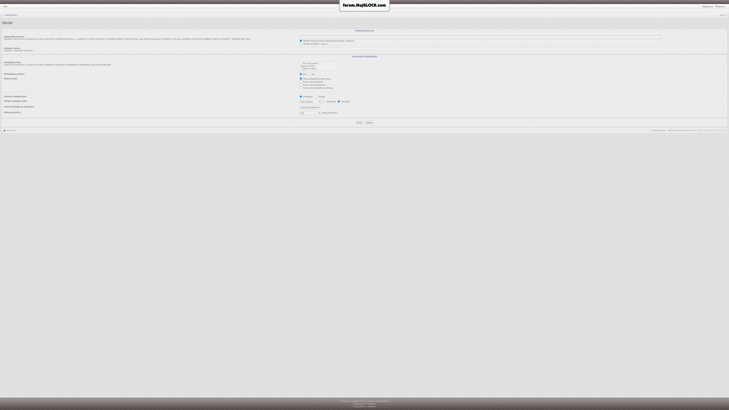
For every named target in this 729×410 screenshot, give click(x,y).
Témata (321, 96)
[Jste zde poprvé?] (319, 63)
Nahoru (723, 15)
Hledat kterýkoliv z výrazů (315, 44)
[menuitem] (681, 130)
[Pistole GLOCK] (319, 66)
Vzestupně (331, 101)
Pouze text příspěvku (313, 82)
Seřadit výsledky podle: (15, 101)
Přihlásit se (720, 6)
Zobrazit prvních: (12, 112)
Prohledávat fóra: (12, 62)
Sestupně (345, 101)
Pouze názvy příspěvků (314, 85)
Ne (312, 74)
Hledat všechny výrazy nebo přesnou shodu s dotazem (328, 41)
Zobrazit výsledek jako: (15, 96)
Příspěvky (308, 96)
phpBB (355, 401)
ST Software (370, 404)
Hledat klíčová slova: (14, 36)
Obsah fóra (11, 15)
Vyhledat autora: (12, 48)
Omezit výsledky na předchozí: (19, 107)
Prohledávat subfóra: (14, 74)
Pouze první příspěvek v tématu (318, 88)
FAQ (5, 6)
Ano (305, 74)
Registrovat (707, 6)
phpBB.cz (372, 406)
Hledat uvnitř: (10, 78)
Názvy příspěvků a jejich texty (317, 79)
